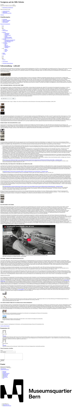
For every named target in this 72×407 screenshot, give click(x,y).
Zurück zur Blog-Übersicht (4, 325)
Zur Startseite (5, 19)
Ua (3, 29)
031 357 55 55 (3, 368)
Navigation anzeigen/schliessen (8, 63)
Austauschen (5, 42)
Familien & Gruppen (8, 37)
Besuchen (4, 32)
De (3, 25)
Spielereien (6, 47)
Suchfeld (1, 4)
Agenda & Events (8, 35)
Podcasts (6, 43)
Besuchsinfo (7, 34)
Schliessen (2, 14)
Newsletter (4, 372)
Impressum (4, 371)
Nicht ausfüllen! (3, 352)
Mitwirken (6, 45)
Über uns (6, 50)
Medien (6, 49)
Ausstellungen (5, 12)
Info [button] (3, 48)
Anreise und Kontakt (6, 11)
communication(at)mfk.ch (4, 369)
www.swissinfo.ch (21, 289)
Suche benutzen (5, 22)
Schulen (6, 36)
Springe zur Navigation (6, 20)
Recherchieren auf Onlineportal (8, 7)
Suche (6, 51)
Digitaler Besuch (7, 46)
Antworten (4, 345)
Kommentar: (2, 359)
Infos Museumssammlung (9, 40)
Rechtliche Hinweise (6, 373)
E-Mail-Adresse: (3, 351)
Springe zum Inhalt (6, 21)
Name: (1, 350)
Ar (4, 29)
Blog (5, 44)
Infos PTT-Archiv (8, 41)
